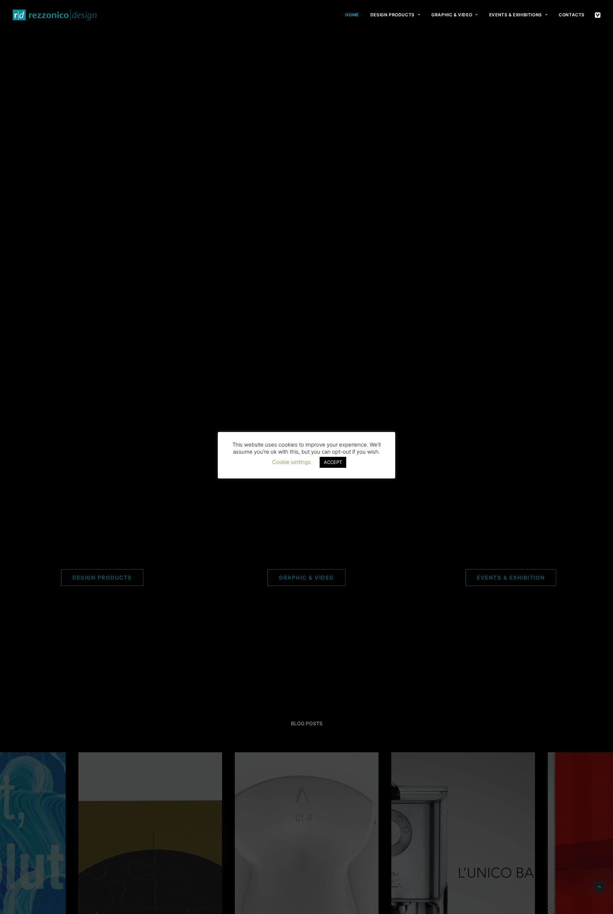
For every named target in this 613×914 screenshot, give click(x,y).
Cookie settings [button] (291, 462)
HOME (352, 14)
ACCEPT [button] (333, 462)
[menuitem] (352, 15)
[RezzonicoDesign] (55, 15)
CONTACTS (572, 14)
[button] (597, 15)
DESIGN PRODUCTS (392, 14)
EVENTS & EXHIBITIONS (515, 14)
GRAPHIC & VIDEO (451, 14)
